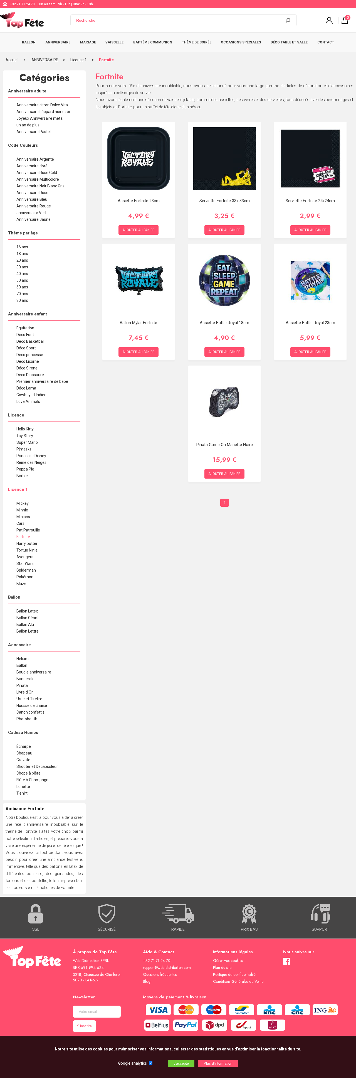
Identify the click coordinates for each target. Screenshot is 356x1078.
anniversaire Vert (31, 212)
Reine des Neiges (31, 462)
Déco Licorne (27, 361)
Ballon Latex (27, 611)
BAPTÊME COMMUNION (152, 42)
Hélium (22, 658)
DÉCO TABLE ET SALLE (289, 42)
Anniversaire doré (32, 166)
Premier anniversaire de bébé (42, 381)
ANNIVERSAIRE (57, 42)
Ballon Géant (27, 618)
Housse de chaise (31, 705)
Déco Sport (26, 348)
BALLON (29, 42)
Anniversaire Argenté (35, 159)
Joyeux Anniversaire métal (39, 118)
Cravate (23, 760)
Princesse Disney (31, 456)
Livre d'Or (24, 692)
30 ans (22, 267)
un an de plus (27, 125)
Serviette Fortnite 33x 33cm (224, 200)
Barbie (22, 476)
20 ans (22, 260)
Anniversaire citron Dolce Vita (42, 105)
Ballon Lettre (27, 631)
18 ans (22, 253)
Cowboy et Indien (31, 395)
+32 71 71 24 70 (22, 4)
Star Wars (25, 563)
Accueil (12, 60)
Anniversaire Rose (32, 192)
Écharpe (23, 746)
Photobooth (26, 719)
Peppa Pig (25, 469)
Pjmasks (23, 449)
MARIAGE (88, 42)
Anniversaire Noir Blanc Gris (40, 186)
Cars (20, 523)
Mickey (22, 503)
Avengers (24, 557)
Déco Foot (25, 334)
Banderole (25, 679)
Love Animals (28, 401)
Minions (23, 516)
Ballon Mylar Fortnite (138, 322)
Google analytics (132, 1063)
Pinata (22, 685)
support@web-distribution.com (167, 967)
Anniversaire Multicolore (37, 179)
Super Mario (27, 442)
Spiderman (26, 570)
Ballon (21, 665)
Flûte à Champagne (33, 780)
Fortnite (106, 60)
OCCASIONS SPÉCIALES (241, 42)
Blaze (21, 583)
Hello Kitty (25, 429)
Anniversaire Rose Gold (36, 172)
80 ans (22, 300)
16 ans (22, 247)
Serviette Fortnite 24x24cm (310, 200)
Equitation (25, 328)
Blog (146, 981)
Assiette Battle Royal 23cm (310, 322)
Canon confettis (30, 712)
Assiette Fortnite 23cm (139, 200)
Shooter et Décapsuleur (37, 766)
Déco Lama (26, 388)
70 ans (22, 293)
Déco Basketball (30, 341)
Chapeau (24, 753)
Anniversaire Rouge (33, 206)
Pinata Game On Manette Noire (224, 444)
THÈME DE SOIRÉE (196, 42)
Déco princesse (29, 354)
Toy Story (24, 435)
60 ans (22, 287)
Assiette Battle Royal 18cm (224, 322)
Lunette (23, 786)
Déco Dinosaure (30, 375)
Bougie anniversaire (33, 672)
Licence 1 (78, 60)
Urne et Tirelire (29, 699)
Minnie (22, 510)
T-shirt (22, 793)
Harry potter (27, 543)
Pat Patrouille (28, 530)
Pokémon (24, 577)
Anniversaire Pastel (33, 131)
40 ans (22, 273)
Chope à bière (28, 773)
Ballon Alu (25, 624)
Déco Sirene (27, 368)
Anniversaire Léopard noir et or (43, 111)
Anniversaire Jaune (33, 219)
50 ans (22, 280)
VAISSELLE (114, 42)
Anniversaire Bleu (31, 199)
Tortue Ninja (27, 550)
